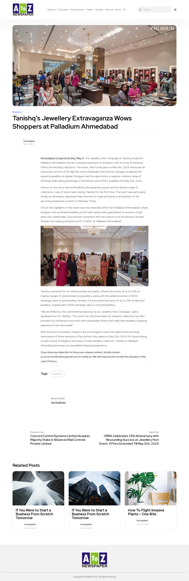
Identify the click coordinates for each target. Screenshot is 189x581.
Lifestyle (99, 9)
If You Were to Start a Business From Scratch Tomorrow (34, 514)
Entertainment (77, 9)
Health (89, 9)
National (109, 9)
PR (124, 9)
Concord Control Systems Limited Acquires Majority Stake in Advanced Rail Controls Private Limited (60, 440)
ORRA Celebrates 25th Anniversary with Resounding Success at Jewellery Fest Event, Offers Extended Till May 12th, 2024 (129, 440)
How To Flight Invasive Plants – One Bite (146, 512)
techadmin (29, 141)
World (118, 9)
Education (63, 9)
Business (52, 9)
